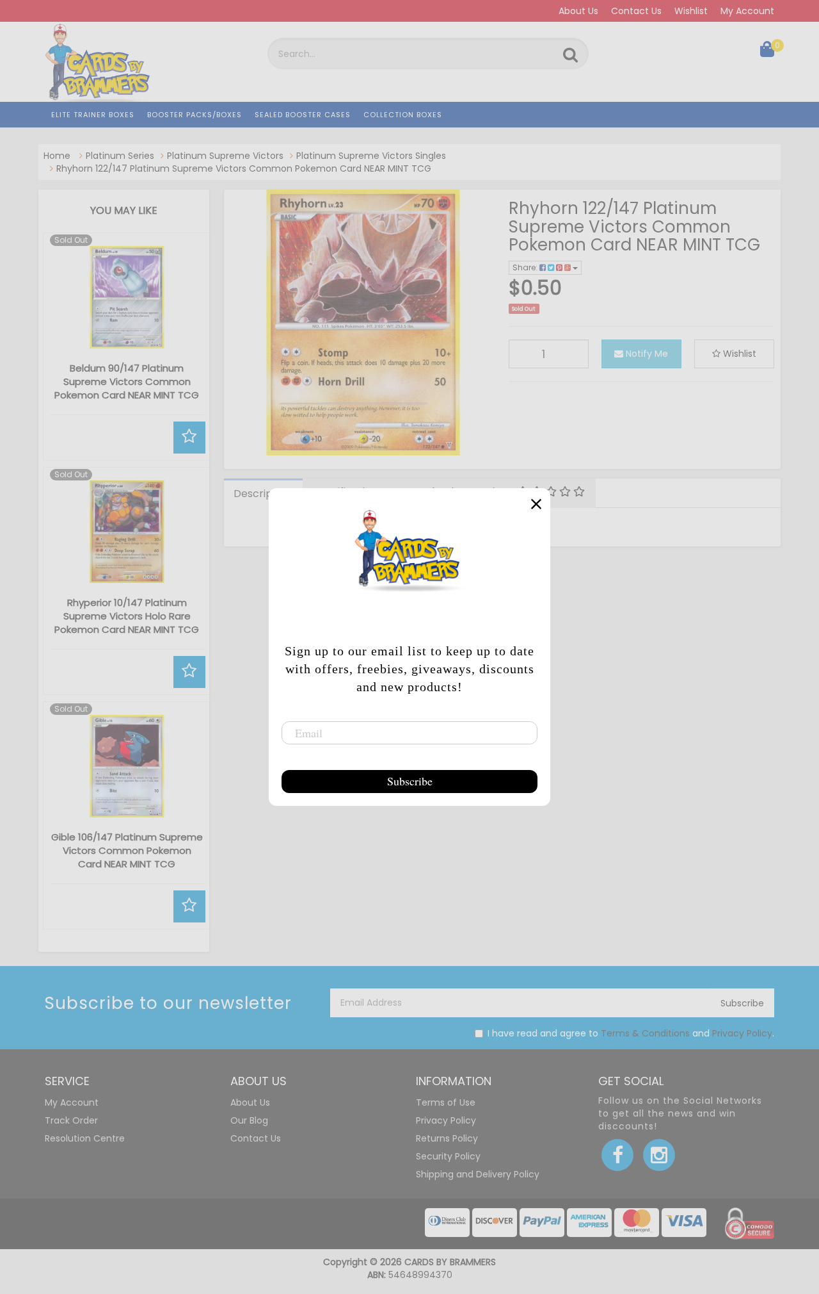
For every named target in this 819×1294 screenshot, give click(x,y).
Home (57, 155)
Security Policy (448, 1156)
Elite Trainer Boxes (92, 115)
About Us (578, 10)
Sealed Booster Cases (303, 115)
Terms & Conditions (645, 1033)
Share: (526, 267)
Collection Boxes (402, 115)
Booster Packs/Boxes (194, 115)
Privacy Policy (742, 1033)
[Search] (570, 55)
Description (263, 493)
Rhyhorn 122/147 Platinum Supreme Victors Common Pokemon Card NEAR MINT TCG (243, 168)
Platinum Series (120, 155)
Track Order (71, 1120)
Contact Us (636, 10)
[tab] (263, 493)
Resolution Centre (85, 1138)
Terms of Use (445, 1102)
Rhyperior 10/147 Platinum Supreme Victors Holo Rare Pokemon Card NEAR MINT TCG (126, 616)
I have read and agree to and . (631, 1033)
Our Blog (249, 1120)
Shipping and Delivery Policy (477, 1174)
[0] (767, 51)
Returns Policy (447, 1138)
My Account (747, 10)
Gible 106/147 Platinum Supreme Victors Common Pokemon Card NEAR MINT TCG (127, 850)
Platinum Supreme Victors (225, 155)
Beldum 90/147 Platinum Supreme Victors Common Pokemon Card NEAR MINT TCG (126, 381)
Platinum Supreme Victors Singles (371, 155)
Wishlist (691, 10)
